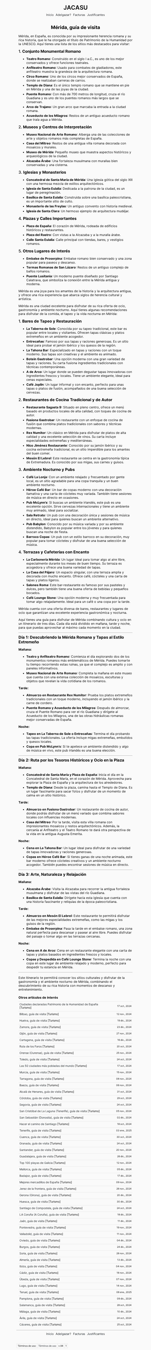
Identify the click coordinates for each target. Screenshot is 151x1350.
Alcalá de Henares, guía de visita (40, 1091)
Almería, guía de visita (33, 1259)
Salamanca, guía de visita (35, 1305)
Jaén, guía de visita (31, 1221)
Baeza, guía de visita (32, 1085)
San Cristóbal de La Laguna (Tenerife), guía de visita (53, 1111)
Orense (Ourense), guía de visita (40, 1052)
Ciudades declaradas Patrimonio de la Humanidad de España (58, 1004)
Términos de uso (47, 1345)
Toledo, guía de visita (33, 1059)
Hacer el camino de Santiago (37, 1124)
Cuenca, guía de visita (33, 1137)
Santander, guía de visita (35, 1149)
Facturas (79, 15)
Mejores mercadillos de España (39, 1182)
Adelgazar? (63, 15)
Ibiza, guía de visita (31, 1266)
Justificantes (96, 15)
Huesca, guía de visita (33, 1201)
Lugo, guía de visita (32, 1285)
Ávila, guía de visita (31, 1318)
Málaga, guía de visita (33, 1311)
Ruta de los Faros (30, 1046)
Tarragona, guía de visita (35, 1078)
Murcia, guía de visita (33, 1072)
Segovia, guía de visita (34, 1104)
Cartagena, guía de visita (35, 1040)
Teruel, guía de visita (32, 1292)
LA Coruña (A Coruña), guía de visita (42, 1214)
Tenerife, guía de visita (34, 1130)
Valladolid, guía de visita (34, 1234)
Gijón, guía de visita (31, 1033)
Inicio (50, 15)
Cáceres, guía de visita (34, 1324)
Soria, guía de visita (32, 1253)
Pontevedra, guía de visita (36, 1227)
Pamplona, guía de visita (35, 1298)
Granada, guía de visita (34, 1143)
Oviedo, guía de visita (33, 1240)
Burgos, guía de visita (33, 1246)
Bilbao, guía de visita (32, 1014)
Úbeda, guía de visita (33, 1279)
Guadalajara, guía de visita (36, 1156)
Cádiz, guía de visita (32, 1272)
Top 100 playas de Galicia (36, 1162)
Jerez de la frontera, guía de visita (41, 1188)
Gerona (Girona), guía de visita (38, 1195)
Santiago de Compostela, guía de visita (44, 1208)
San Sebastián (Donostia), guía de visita (45, 1117)
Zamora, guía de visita (33, 1027)
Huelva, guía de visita (33, 1020)
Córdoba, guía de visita (34, 1098)
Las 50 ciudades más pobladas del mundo (46, 1065)
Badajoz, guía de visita (34, 1175)
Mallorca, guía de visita (34, 1169)
